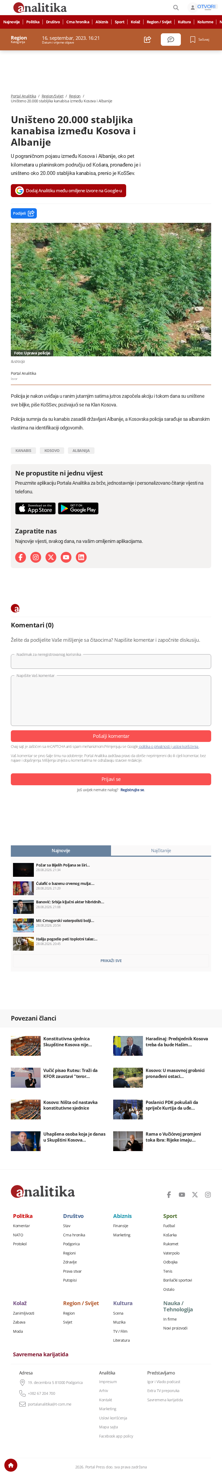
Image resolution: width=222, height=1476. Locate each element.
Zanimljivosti (23, 1313)
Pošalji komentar (111, 736)
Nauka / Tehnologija (178, 1306)
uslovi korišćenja (185, 746)
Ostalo (168, 1289)
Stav (66, 1225)
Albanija (81, 450)
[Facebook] (20, 557)
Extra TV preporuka (163, 1390)
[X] (50, 557)
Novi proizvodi (175, 1328)
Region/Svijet (53, 96)
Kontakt (105, 1399)
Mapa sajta (108, 1427)
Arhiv (103, 1390)
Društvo (53, 22)
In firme (170, 1319)
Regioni (69, 1253)
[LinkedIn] (81, 557)
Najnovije (11, 22)
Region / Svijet (159, 22)
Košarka (170, 1235)
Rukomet (170, 1244)
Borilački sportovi (177, 1280)
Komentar (21, 1225)
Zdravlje (70, 1262)
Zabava (19, 1322)
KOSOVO (52, 450)
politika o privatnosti (154, 746)
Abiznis (102, 22)
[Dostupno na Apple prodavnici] (35, 508)
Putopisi (70, 1280)
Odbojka (170, 1262)
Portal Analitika (23, 96)
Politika (33, 22)
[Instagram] (35, 557)
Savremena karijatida (40, 1354)
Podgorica (71, 1244)
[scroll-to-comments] (171, 39)
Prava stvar (72, 1271)
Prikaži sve (111, 960)
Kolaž (135, 22)
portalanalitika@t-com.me (49, 1404)
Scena (118, 1313)
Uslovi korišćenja (113, 1418)
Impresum (108, 1381)
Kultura (184, 22)
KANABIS (23, 450)
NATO (18, 1235)
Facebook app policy (116, 1436)
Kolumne (205, 22)
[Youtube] (66, 557)
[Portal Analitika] (43, 1191)
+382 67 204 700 (41, 1393)
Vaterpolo (171, 1253)
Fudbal (169, 1225)
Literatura (121, 1340)
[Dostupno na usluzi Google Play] (78, 508)
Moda (18, 1331)
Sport (120, 22)
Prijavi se (111, 779)
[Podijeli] (147, 39)
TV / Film (120, 1331)
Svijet (67, 1322)
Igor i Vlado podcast (163, 1381)
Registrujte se (132, 789)
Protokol (20, 1244)
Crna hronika (77, 22)
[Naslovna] (10, 1465)
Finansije (120, 1225)
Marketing (121, 1235)
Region (75, 96)
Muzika (119, 1322)
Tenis (167, 1271)
